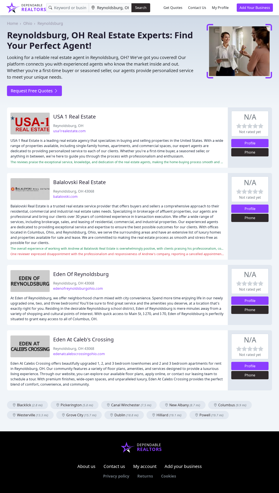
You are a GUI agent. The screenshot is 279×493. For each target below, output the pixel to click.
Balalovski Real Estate (79, 182)
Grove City (80, 415)
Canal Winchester (130, 405)
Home (12, 23)
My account (145, 466)
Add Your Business (255, 7)
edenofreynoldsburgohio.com (78, 288)
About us (86, 466)
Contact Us (197, 7)
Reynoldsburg (50, 23)
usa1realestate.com (69, 131)
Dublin (126, 415)
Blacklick (29, 405)
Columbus (231, 405)
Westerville (32, 415)
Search (140, 7)
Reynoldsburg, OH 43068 (73, 191)
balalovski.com (65, 196)
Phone (250, 152)
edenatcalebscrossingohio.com (79, 353)
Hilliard (168, 415)
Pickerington (76, 405)
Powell (211, 415)
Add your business (183, 466)
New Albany (184, 405)
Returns (145, 476)
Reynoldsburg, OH (68, 125)
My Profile (220, 7)
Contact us (114, 466)
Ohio (27, 23)
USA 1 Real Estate (74, 116)
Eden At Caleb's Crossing (83, 339)
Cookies (168, 476)
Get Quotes (172, 7)
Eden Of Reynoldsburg (81, 274)
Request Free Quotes (32, 91)
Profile (250, 143)
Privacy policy (116, 476)
